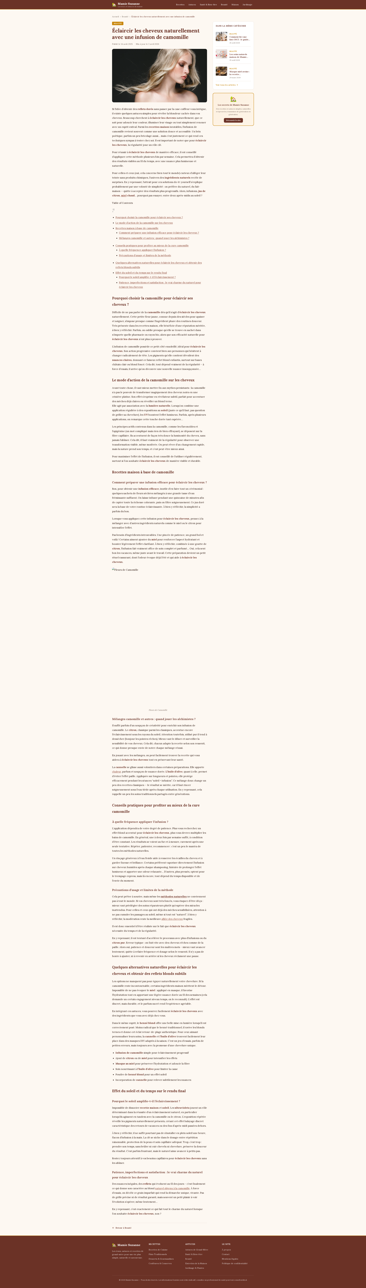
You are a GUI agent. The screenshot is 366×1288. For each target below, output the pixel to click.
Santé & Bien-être (208, 4)
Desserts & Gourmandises (161, 1259)
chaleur (116, 771)
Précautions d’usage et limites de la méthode (145, 255)
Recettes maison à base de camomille (137, 228)
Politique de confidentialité (235, 1263)
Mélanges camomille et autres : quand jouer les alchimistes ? (154, 238)
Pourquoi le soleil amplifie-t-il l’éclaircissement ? (147, 277)
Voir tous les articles (226, 85)
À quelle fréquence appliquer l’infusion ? (142, 250)
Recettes (180, 4)
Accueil (115, 16)
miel (124, 195)
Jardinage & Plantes (194, 1268)
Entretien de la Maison (196, 1263)
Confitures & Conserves (160, 1263)
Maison (235, 4)
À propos (226, 1249)
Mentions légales (230, 1259)
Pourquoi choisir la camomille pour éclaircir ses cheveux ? (149, 217)
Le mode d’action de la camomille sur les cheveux (144, 222)
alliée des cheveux (172, 919)
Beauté (224, 4)
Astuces (192, 4)
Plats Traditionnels (158, 1254)
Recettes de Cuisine (158, 1249)
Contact (225, 1254)
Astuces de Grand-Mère (196, 1249)
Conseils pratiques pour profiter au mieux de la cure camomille (152, 245)
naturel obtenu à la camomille (172, 1188)
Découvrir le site (233, 120)
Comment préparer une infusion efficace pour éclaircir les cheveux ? (159, 232)
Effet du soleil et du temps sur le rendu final (141, 272)
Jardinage (247, 4)
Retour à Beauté (123, 1228)
